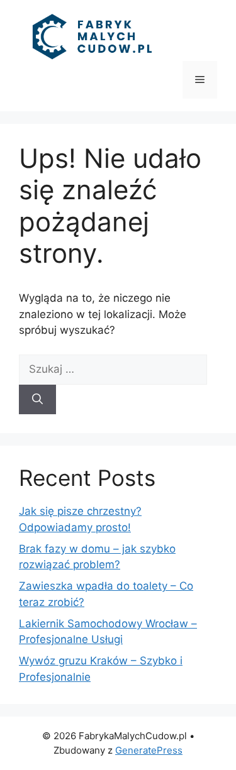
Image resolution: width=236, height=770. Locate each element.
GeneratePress (149, 750)
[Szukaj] (37, 400)
